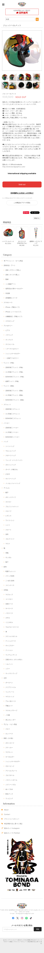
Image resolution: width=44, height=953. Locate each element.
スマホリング (10, 321)
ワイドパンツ (10, 520)
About (6, 810)
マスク (8, 544)
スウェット (7, 404)
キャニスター (10, 645)
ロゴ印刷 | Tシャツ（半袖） (15, 372)
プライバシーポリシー (11, 819)
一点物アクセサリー (12, 358)
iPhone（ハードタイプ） (14, 312)
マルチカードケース (12, 627)
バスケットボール (11, 780)
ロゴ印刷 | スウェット (13, 414)
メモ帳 (8, 715)
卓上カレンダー (11, 720)
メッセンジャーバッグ (13, 483)
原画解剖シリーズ (11, 298)
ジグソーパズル (11, 785)
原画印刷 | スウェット (13, 409)
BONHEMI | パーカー (12, 437)
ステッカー (9, 747)
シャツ (8, 525)
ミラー (8, 669)
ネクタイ (8, 502)
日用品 (6, 590)
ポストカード (10, 743)
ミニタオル (9, 622)
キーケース (9, 608)
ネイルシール (10, 344)
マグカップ (9, 594)
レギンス (8, 516)
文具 (5, 678)
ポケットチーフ (11, 497)
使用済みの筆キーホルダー (14, 288)
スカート (8, 530)
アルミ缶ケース (11, 701)
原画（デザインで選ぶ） (14, 270)
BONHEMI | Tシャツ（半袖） (15, 377)
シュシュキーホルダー (13, 353)
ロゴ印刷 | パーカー (12, 432)
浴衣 (7, 534)
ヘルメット (9, 664)
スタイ (8, 729)
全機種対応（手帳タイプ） (14, 316)
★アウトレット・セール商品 (13, 261)
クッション (9, 650)
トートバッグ (10, 446)
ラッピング (9, 798)
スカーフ (8, 511)
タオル (8, 618)
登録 (37, 929)
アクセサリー (8, 326)
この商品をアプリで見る (22, 203)
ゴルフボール (10, 775)
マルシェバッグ (11, 451)
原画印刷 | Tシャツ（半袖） (15, 367)
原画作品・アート (9, 265)
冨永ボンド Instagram (11, 828)
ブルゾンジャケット (12, 506)
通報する (36, 218)
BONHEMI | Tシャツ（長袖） (15, 400)
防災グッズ (9, 794)
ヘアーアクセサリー (12, 349)
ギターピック (10, 766)
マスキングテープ (11, 710)
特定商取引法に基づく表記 (13, 824)
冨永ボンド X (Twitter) (12, 833)
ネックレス (9, 340)
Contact (7, 814)
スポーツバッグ (11, 455)
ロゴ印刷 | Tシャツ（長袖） (15, 395)
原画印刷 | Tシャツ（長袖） (15, 391)
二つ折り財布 (10, 581)
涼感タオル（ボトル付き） (14, 659)
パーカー (7, 423)
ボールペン (9, 682)
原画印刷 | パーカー (12, 428)
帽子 (7, 492)
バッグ (6, 441)
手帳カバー (9, 706)
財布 (5, 567)
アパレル (7, 488)
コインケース (10, 585)
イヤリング (9, 335)
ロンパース (9, 734)
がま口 (8, 474)
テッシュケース (11, 641)
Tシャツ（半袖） (9, 363)
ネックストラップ (11, 673)
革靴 (7, 553)
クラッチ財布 (10, 576)
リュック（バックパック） (14, 460)
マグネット (9, 752)
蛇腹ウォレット (11, 571)
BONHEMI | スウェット (13, 418)
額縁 (7, 279)
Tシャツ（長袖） (9, 386)
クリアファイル (11, 687)
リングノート (10, 692)
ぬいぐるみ (9, 789)
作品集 (8, 293)
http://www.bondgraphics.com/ (13, 167)
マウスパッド (10, 696)
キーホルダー (10, 757)
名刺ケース (9, 604)
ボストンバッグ (11, 465)
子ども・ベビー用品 (10, 724)
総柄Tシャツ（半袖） (13, 381)
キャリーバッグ (11, 479)
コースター (9, 599)
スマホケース (8, 302)
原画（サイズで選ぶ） (13, 275)
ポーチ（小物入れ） (12, 469)
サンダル (8, 557)
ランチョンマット (11, 655)
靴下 (7, 562)
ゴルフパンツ (10, 539)
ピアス (8, 330)
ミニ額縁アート (11, 284)
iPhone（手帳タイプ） (13, 307)
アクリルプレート (11, 771)
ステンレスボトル (11, 636)
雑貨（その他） (9, 738)
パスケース (9, 613)
